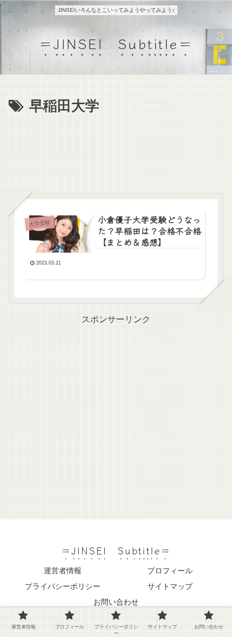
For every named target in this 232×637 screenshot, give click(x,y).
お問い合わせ (116, 602)
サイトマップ (170, 586)
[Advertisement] (116, 151)
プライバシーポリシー (62, 586)
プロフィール (170, 570)
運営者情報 (62, 570)
